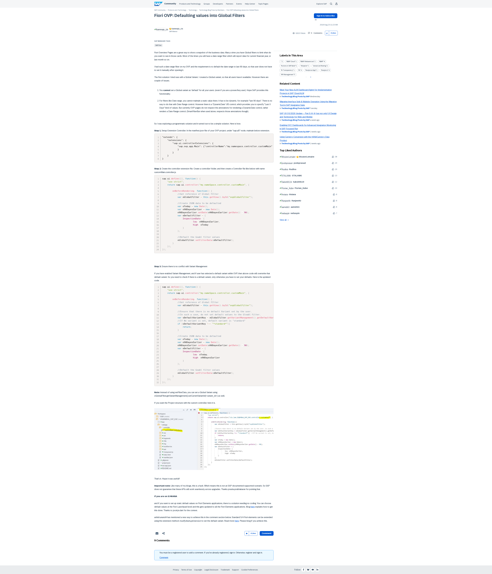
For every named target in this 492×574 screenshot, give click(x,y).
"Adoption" (304, 66)
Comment (164, 557)
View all (283, 220)
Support (235, 570)
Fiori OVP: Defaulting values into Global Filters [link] (243, 10)
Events (239, 4)
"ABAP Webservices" (307, 61)
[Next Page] (310, 77)
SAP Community (160, 10)
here (253, 507)
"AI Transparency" (287, 70)
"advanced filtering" (320, 66)
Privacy (176, 570)
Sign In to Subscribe (326, 16)
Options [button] (315, 20)
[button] (327, 33)
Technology (192, 10)
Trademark (225, 570)
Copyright (198, 570)
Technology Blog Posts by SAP (295, 96)
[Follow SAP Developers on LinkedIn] (317, 570)
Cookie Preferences (249, 570)
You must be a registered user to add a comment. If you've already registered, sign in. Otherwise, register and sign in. (211, 553)
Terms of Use (186, 570)
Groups (207, 4)
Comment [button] (266, 533)
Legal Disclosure (211, 570)
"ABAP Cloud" (290, 61)
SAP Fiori (158, 45)
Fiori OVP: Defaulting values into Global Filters (199, 15)
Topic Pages (263, 4)
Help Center (250, 4)
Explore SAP (321, 4)
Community (170, 4)
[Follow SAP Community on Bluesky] (308, 570)
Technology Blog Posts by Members (211, 10)
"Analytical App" (310, 70)
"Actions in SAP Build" (288, 66)
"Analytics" (324, 70)
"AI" (299, 70)
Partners (229, 4)
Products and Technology (190, 4)
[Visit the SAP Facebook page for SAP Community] (304, 570)
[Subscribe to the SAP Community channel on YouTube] (313, 570)
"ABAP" (321, 61)
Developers (218, 4)
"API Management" (287, 74)
